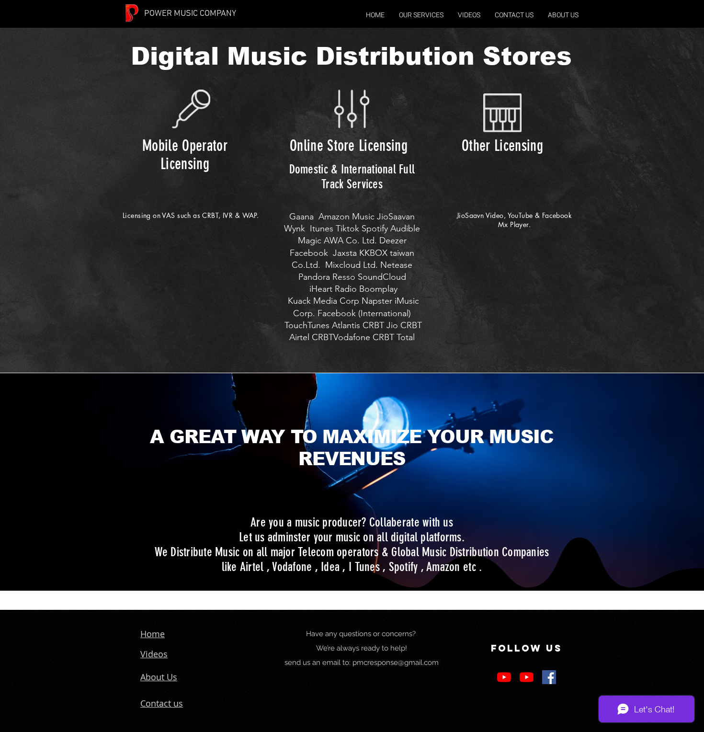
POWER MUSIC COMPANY (190, 14)
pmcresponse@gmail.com (395, 662)
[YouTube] (504, 677)
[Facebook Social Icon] (549, 677)
